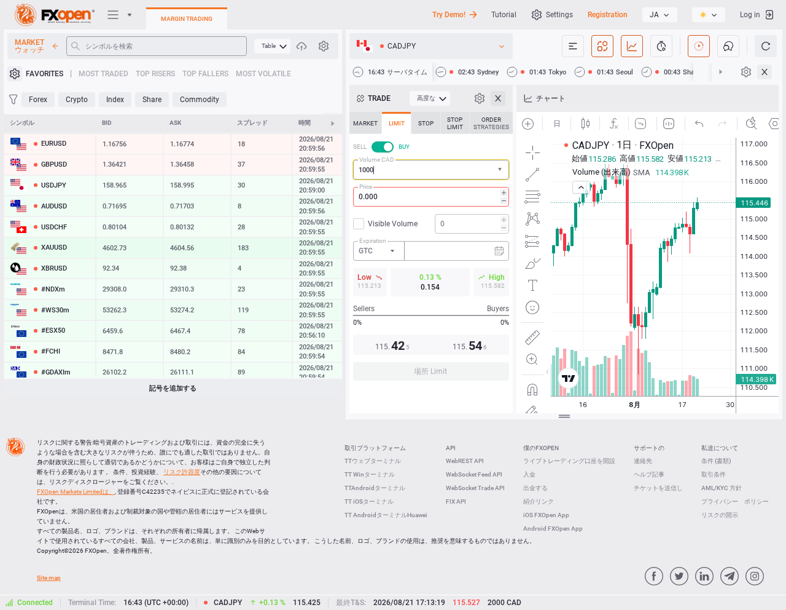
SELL (360, 146)
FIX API (456, 501)
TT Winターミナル (369, 474)
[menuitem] (272, 46)
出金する (535, 488)
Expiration (372, 240)
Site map (49, 577)
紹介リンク (538, 501)
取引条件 (713, 474)
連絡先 (643, 460)
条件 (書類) (716, 460)
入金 (529, 474)
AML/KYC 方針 (721, 488)
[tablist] (431, 250)
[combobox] (431, 170)
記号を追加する (172, 388)
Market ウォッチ (29, 46)
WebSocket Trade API (475, 488)
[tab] (365, 123)
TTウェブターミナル (372, 460)
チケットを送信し (658, 488)
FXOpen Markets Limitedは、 (76, 491)
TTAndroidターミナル (374, 488)
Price (365, 186)
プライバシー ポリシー (735, 501)
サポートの (649, 448)
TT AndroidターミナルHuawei (385, 515)
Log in (750, 14)
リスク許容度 (181, 472)
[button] (501, 170)
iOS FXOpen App (546, 515)
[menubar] (272, 46)
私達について (719, 448)
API (451, 448)
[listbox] (659, 14)
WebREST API (465, 460)
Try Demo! (448, 14)
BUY (404, 146)
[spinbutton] (431, 197)
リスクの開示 (719, 515)
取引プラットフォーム (375, 448)
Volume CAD (376, 159)
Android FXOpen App (553, 528)
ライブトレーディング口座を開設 (569, 460)
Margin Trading (186, 18)
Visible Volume (393, 224)
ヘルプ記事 (649, 474)
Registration (608, 14)
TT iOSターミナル (369, 501)
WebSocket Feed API (474, 474)
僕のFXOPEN (541, 448)
